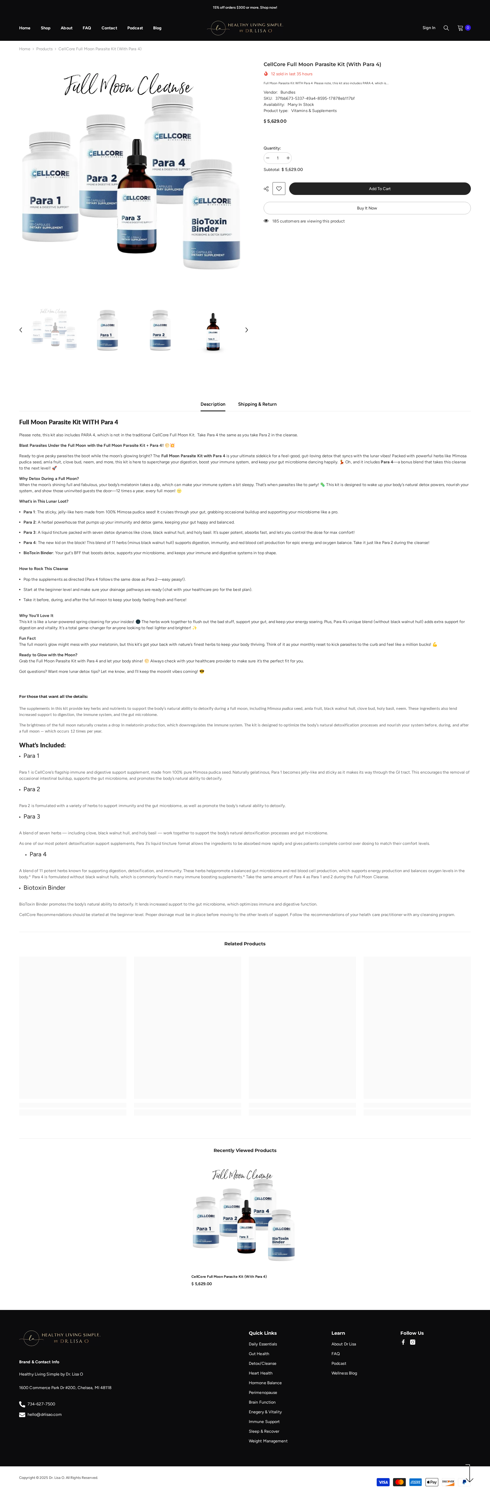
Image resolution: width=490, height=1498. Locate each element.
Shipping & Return (257, 404)
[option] (133, 175)
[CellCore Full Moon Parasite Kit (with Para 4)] (245, 1216)
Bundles (287, 92)
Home (24, 48)
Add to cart (379, 188)
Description (213, 404)
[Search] (446, 27)
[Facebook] (403, 1342)
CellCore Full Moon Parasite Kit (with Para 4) (229, 1276)
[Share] (268, 189)
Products (44, 48)
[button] (20, 330)
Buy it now (367, 208)
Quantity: (272, 148)
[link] (279, 188)
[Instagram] (412, 1342)
